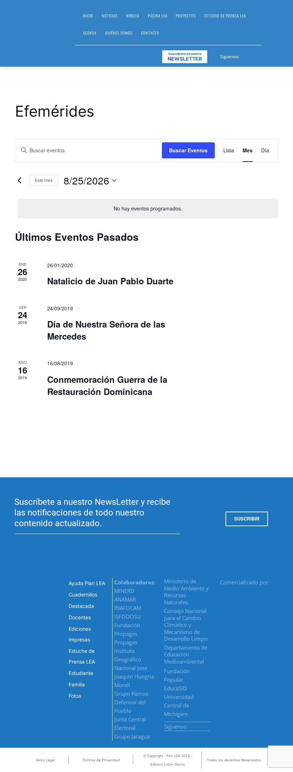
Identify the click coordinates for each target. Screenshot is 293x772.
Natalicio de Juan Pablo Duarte (110, 281)
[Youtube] (271, 55)
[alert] (148, 208)
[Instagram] (254, 55)
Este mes (44, 180)
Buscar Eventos (188, 150)
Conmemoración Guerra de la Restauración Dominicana (107, 385)
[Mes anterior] (19, 180)
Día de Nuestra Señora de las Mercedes (106, 330)
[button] (270, 27)
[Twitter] (262, 55)
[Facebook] (245, 55)
